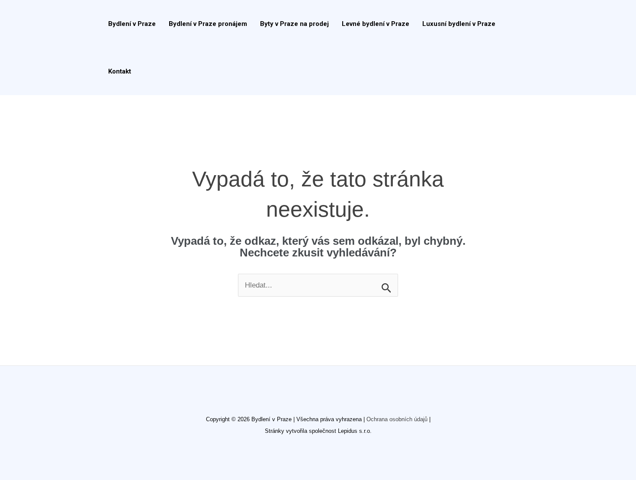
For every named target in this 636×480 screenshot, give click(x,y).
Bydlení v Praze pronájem (208, 24)
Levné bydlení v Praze (375, 24)
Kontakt (119, 71)
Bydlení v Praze (132, 24)
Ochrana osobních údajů (396, 419)
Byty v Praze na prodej (294, 24)
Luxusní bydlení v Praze (458, 24)
